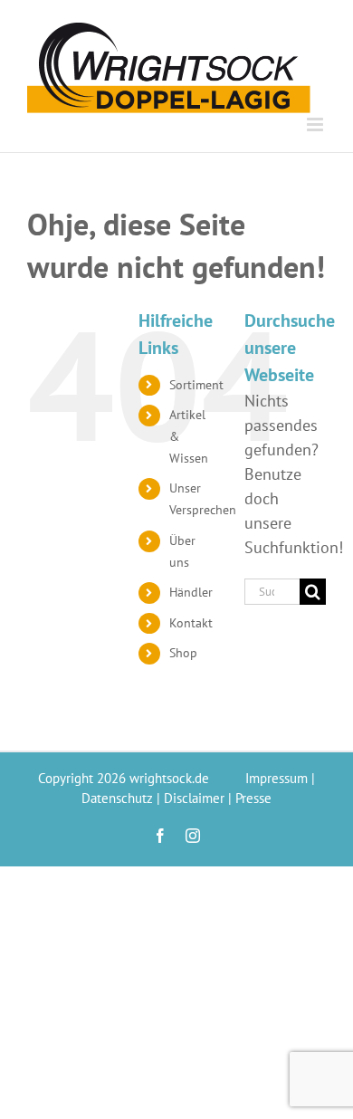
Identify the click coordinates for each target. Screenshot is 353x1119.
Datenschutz (117, 798)
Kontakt (191, 623)
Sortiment (196, 385)
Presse (253, 798)
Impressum (276, 778)
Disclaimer (194, 798)
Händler (191, 592)
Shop (183, 653)
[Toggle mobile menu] (316, 124)
